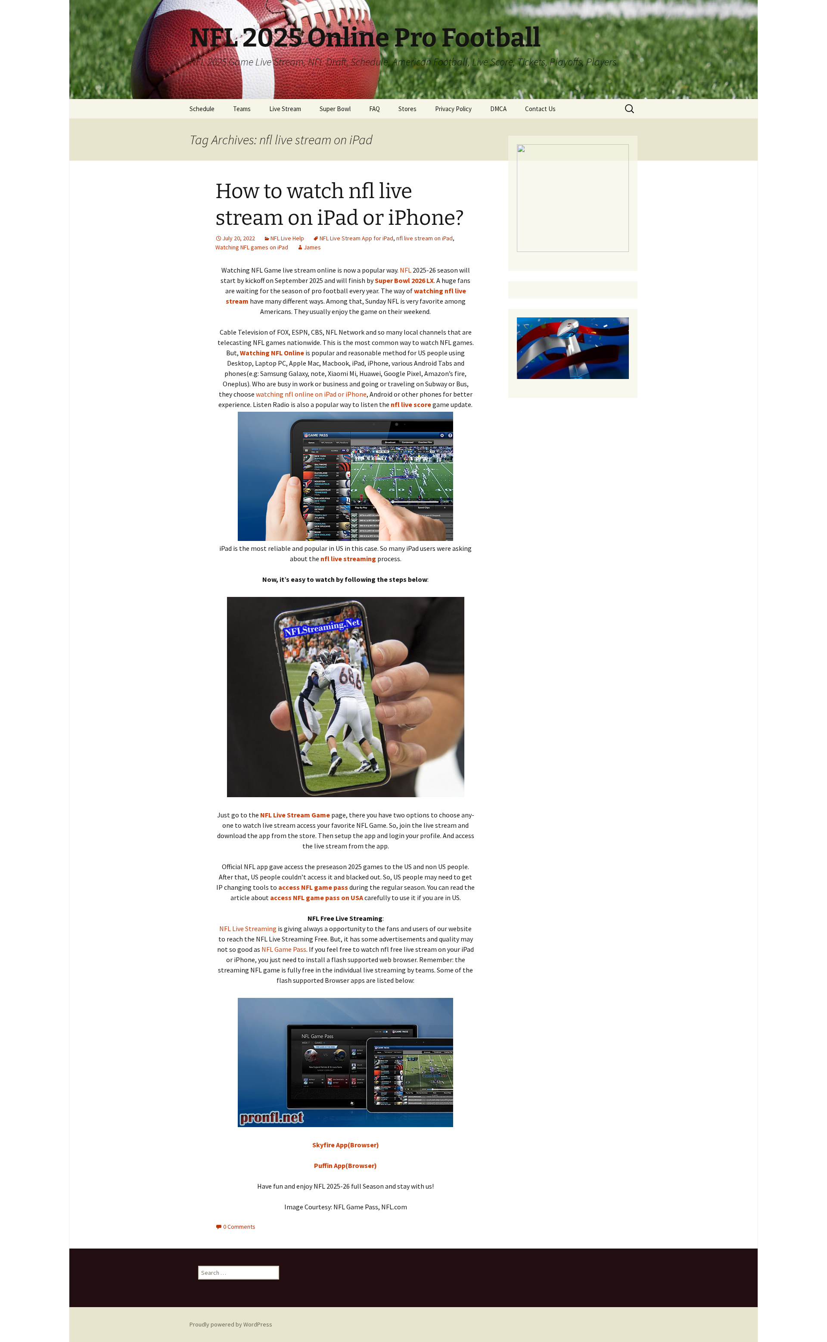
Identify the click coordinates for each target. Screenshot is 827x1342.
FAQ (374, 109)
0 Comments (239, 1226)
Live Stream (285, 109)
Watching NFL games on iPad (251, 247)
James (312, 247)
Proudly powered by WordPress (231, 1324)
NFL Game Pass (283, 949)
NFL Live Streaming (248, 928)
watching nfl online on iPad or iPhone (311, 394)
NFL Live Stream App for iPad (356, 238)
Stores (407, 109)
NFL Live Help (287, 238)
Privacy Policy (453, 109)
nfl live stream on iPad (424, 238)
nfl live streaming (348, 558)
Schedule (202, 109)
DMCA (498, 109)
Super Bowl (335, 109)
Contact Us (540, 109)
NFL (405, 270)
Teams (242, 109)
